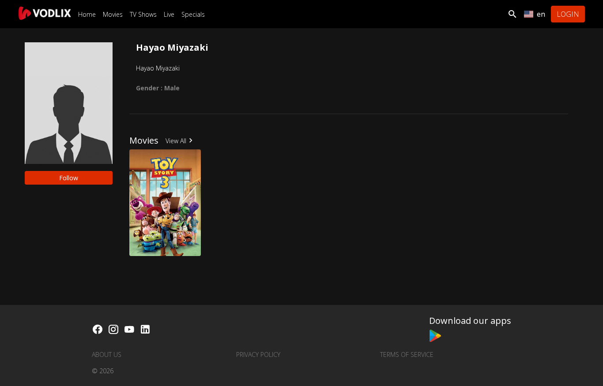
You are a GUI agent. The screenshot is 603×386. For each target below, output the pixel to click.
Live (169, 14)
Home (87, 14)
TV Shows (143, 14)
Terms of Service (406, 354)
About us (106, 354)
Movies (113, 14)
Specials (193, 14)
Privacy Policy (258, 354)
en (541, 14)
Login (568, 14)
